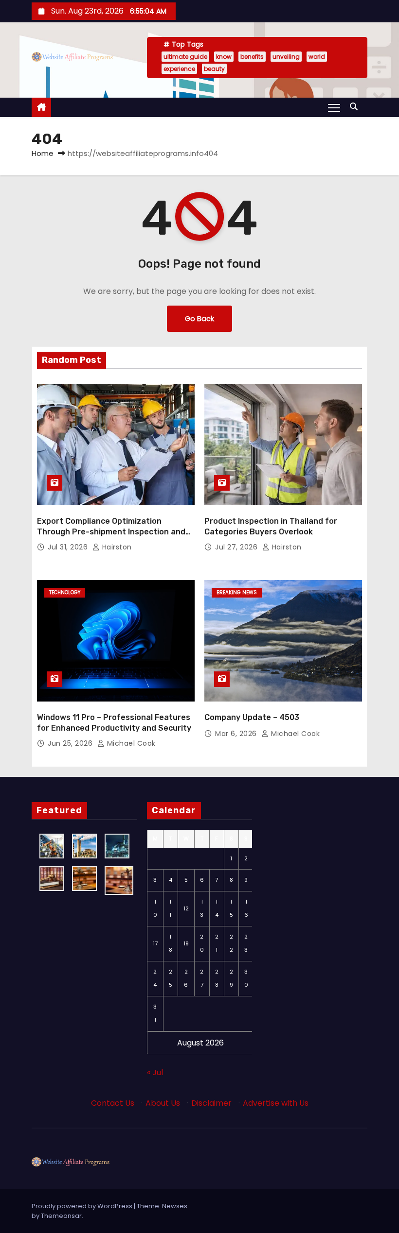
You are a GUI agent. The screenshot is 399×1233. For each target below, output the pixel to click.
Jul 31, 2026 (69, 547)
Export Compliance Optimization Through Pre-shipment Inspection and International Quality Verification (111, 531)
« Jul (155, 1072)
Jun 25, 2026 (71, 743)
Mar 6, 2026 (237, 733)
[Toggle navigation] (334, 107)
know (224, 56)
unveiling (286, 56)
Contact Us (112, 1103)
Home (43, 153)
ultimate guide (185, 56)
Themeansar (61, 1215)
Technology (64, 592)
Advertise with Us (275, 1103)
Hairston (116, 547)
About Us (162, 1103)
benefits (252, 56)
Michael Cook (130, 743)
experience (179, 69)
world (316, 56)
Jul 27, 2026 (237, 547)
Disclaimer (211, 1103)
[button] (356, 106)
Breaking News (237, 592)
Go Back (199, 319)
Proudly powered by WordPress (83, 1206)
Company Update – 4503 (251, 717)
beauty (214, 69)
